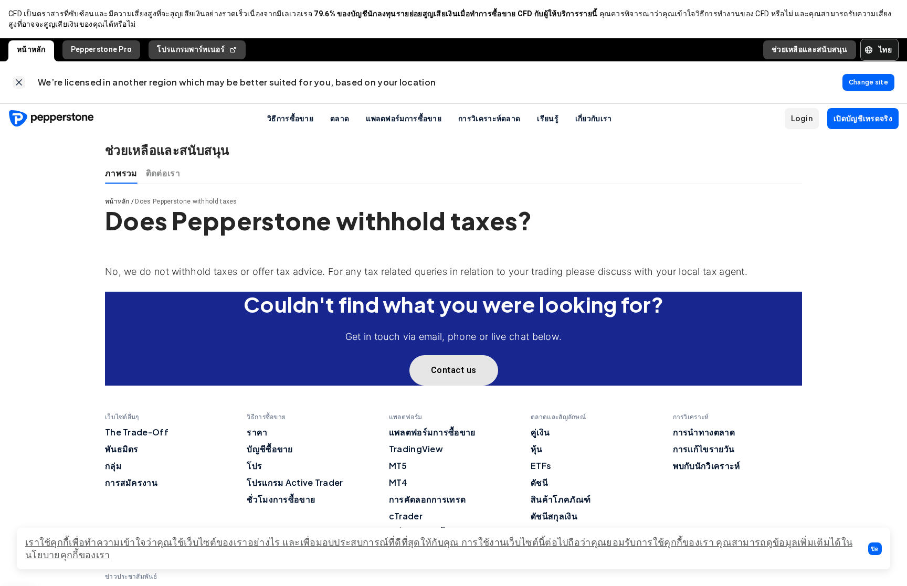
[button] (875, 548)
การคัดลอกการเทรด (427, 499)
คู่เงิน (540, 432)
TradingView (416, 448)
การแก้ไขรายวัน (704, 448)
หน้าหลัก (31, 49)
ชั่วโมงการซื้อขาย (281, 499)
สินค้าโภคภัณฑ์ (560, 499)
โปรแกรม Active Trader (295, 482)
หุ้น (537, 448)
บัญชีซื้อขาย (269, 448)
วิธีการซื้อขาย (290, 118)
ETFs (541, 465)
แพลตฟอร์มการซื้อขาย (403, 118)
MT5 (398, 465)
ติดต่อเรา (163, 172)
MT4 (398, 482)
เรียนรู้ (547, 118)
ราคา (257, 432)
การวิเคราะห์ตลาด (489, 118)
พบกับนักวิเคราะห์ (707, 465)
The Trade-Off (136, 432)
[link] (19, 82)
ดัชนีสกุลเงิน (554, 515)
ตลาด (339, 118)
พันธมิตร (122, 448)
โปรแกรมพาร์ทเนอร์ (191, 49)
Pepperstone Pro (101, 49)
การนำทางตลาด (704, 432)
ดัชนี (539, 482)
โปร (254, 465)
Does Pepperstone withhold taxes (186, 201)
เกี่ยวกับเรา (593, 118)
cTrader (406, 515)
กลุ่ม (113, 465)
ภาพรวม (121, 172)
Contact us (454, 370)
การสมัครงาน (131, 482)
